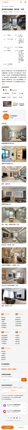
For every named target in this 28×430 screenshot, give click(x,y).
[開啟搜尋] (21, 2)
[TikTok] (19, 418)
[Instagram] (11, 418)
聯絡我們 (3, 357)
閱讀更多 (3, 84)
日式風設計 (3, 327)
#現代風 (9, 97)
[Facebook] (8, 418)
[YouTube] (14, 418)
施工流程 (17, 343)
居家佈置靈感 (4, 339)
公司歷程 (3, 353)
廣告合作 (13, 390)
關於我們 (3, 351)
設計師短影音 (4, 337)
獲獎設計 (3, 317)
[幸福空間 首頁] (5, 2)
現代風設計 (3, 325)
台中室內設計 (18, 323)
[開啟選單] (25, 2)
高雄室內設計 (18, 325)
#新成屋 (20, 97)
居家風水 (17, 335)
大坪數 (2, 321)
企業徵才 (3, 355)
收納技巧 (17, 337)
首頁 (2, 6)
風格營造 (17, 339)
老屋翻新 (3, 319)
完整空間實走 (4, 335)
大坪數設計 (3, 341)
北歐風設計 (3, 323)
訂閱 (24, 380)
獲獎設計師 (17, 319)
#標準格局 (15, 97)
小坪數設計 (3, 343)
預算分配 (17, 341)
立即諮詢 (7, 427)
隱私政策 (3, 359)
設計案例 (6, 6)
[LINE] (17, 418)
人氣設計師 (17, 317)
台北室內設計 (18, 321)
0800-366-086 (8, 369)
